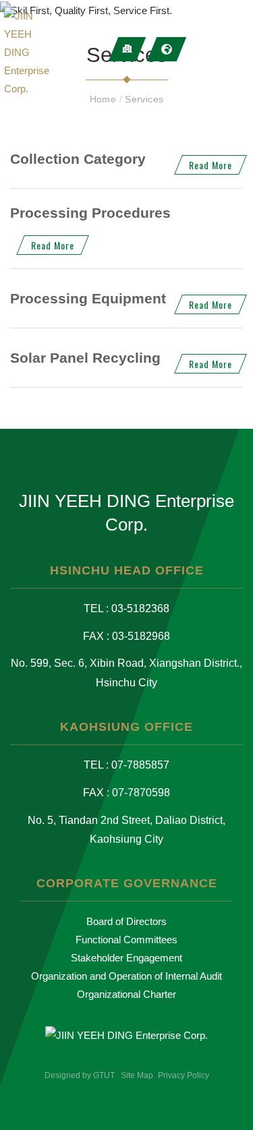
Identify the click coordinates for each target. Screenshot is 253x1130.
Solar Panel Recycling (85, 357)
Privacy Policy (183, 1075)
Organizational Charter (126, 994)
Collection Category (78, 159)
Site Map (137, 1075)
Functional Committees (126, 939)
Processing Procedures (90, 212)
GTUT (104, 1075)
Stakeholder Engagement (126, 957)
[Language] (167, 49)
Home (104, 99)
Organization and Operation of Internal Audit (126, 976)
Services (144, 99)
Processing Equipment (88, 298)
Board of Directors (126, 921)
